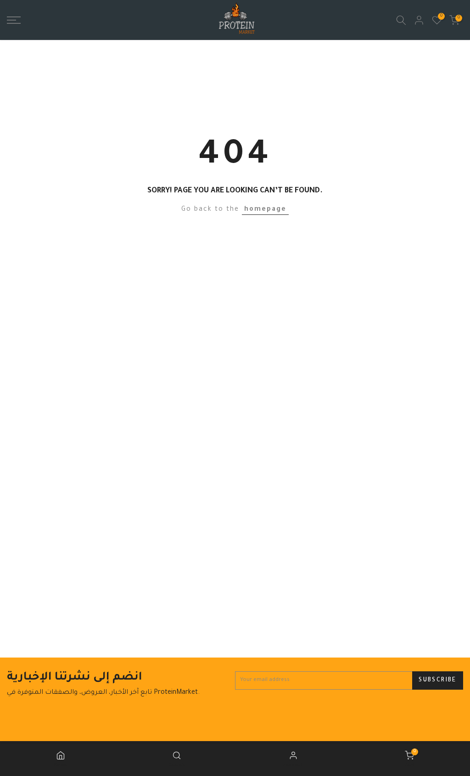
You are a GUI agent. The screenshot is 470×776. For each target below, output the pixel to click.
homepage (265, 210)
